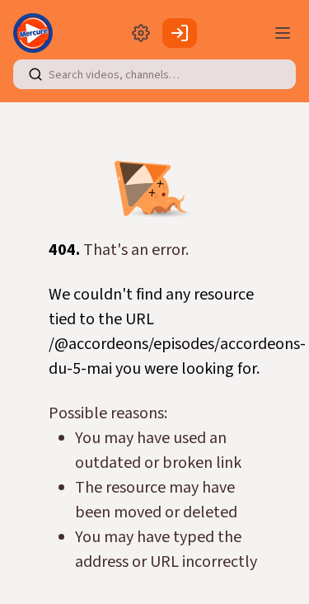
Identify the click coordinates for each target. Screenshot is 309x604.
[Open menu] (282, 33)
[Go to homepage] (36, 33)
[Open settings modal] (141, 33)
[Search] (35, 74)
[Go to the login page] (179, 33)
